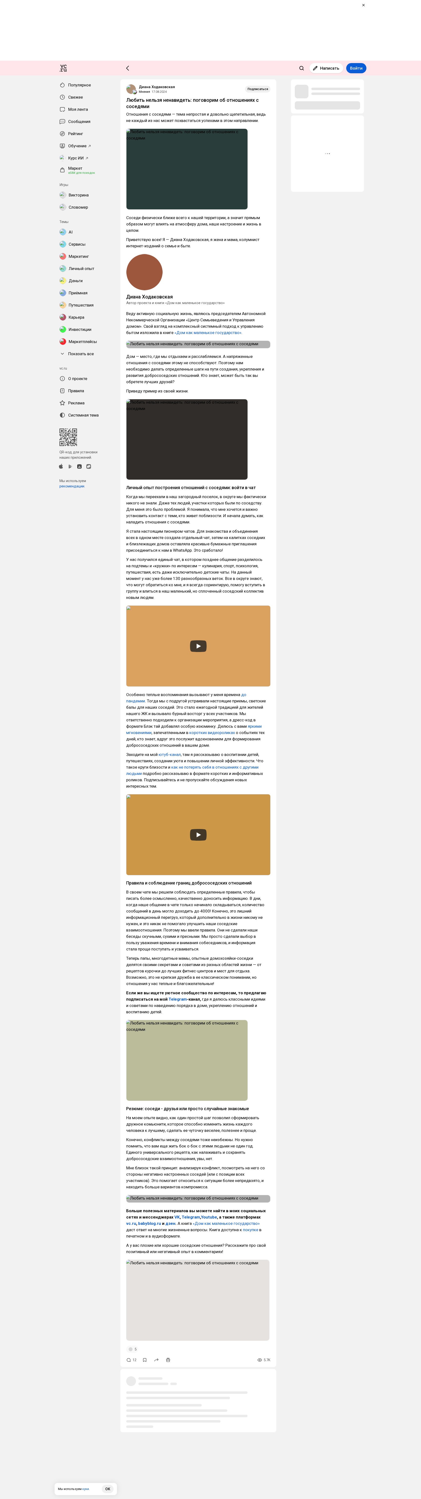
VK (177, 1217)
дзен (170, 1223)
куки (85, 1489)
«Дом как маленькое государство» (207, 332)
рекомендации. (72, 486)
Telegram (178, 999)
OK (107, 1489)
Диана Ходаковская (157, 87)
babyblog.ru (149, 1223)
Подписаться (258, 89)
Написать (329, 68)
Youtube (209, 1217)
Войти (356, 68)
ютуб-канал (170, 754)
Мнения (144, 91)
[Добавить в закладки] (144, 1360)
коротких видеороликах (212, 732)
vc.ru (131, 1223)
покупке (250, 1229)
